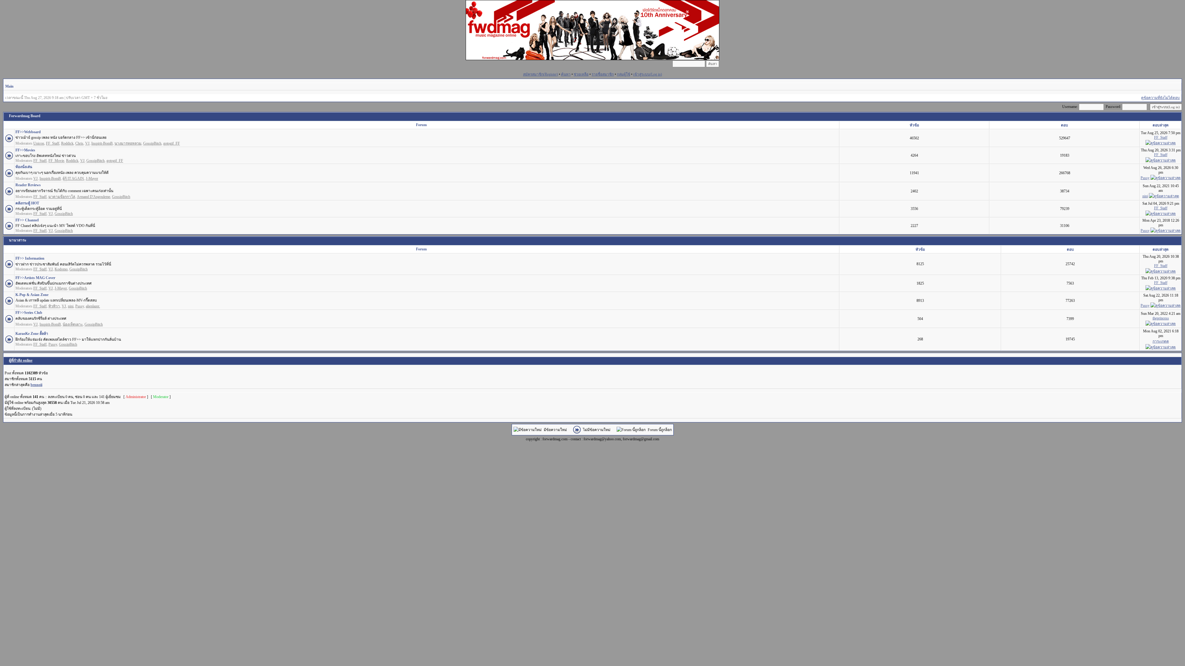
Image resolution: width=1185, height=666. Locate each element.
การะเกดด (1161, 341)
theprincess (1161, 318)
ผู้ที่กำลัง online (20, 360)
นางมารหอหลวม (127, 143)
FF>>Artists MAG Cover (35, 278)
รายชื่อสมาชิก (603, 74)
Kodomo (61, 269)
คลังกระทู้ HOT (27, 203)
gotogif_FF (171, 143)
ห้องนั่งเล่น (23, 167)
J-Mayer (92, 178)
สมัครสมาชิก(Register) (540, 74)
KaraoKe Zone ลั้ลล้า (31, 333)
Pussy (1145, 178)
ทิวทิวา (54, 306)
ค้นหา (566, 74)
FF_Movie (56, 160)
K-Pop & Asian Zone (31, 295)
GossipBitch (152, 143)
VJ (87, 143)
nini (1145, 196)
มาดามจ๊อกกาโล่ (61, 197)
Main (9, 86)
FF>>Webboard (28, 132)
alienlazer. (93, 306)
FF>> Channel (27, 220)
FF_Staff (52, 143)
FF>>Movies (25, 150)
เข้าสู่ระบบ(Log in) (647, 74)
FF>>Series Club (28, 312)
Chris (79, 143)
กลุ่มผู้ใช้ (623, 74)
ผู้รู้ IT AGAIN (73, 178)
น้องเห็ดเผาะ (73, 324)
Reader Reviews (28, 185)
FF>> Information (29, 258)
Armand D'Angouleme (93, 197)
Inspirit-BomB (102, 143)
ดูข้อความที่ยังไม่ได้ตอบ (1160, 98)
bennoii (36, 385)
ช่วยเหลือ (581, 74)
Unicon (38, 143)
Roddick (67, 143)
